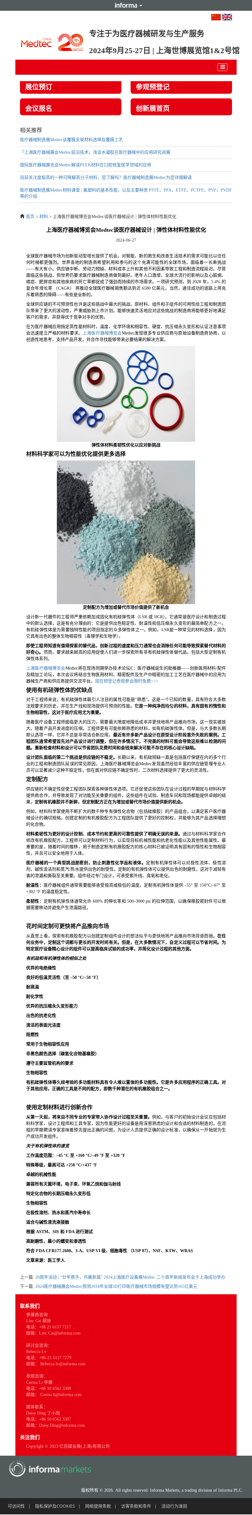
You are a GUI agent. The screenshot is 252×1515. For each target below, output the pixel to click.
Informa (126, 5)
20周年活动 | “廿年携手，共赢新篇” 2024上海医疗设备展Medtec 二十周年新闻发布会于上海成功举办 (130, 1277)
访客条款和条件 (136, 1506)
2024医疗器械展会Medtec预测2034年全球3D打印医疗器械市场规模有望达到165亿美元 (116, 1286)
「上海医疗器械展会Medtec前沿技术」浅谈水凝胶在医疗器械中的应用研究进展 (95, 152)
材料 (43, 216)
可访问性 (16, 1506)
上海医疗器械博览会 (102, 333)
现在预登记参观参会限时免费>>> (126, 681)
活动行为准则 (174, 1506)
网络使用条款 (98, 1506)
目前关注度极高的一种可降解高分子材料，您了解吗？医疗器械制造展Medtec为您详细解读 (106, 177)
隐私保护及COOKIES (55, 1506)
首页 (30, 216)
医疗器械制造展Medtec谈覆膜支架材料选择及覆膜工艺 (71, 139)
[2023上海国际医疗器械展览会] (52, 40)
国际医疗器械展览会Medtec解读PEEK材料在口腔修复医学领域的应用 (85, 165)
